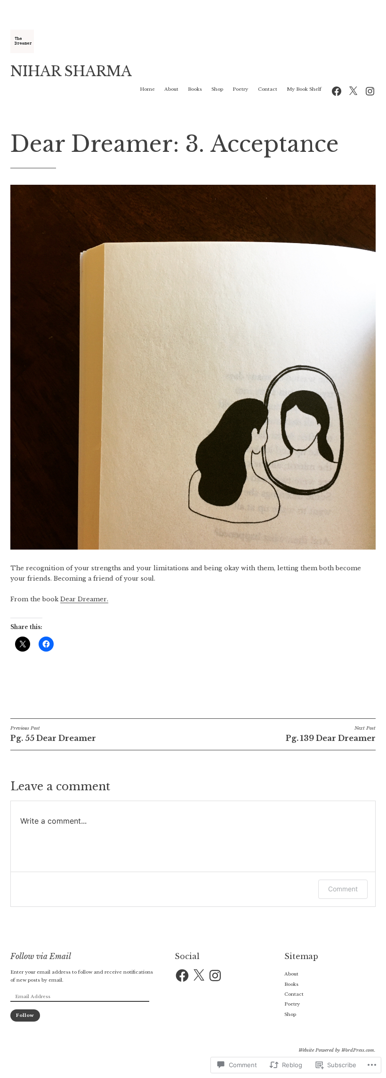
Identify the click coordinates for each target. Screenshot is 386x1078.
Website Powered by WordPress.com (336, 1050)
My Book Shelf (304, 89)
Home (147, 89)
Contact (267, 89)
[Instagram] (370, 90)
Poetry (240, 89)
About (171, 89)
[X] (198, 975)
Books (195, 89)
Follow (25, 1015)
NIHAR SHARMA (71, 71)
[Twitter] (353, 90)
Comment (343, 889)
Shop (217, 89)
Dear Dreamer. (84, 599)
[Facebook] (336, 90)
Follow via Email (40, 956)
